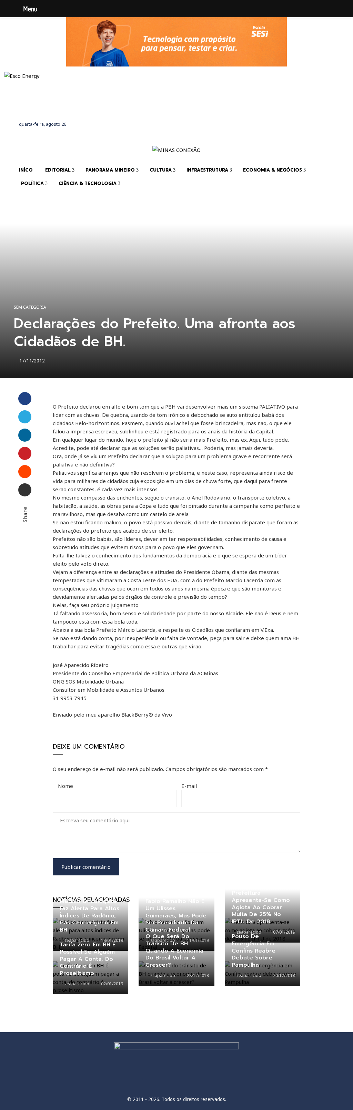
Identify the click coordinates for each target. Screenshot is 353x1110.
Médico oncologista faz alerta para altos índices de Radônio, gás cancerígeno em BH (89, 915)
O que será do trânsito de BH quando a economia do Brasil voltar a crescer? (174, 950)
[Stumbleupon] (24, 471)
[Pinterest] (24, 453)
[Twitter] (24, 416)
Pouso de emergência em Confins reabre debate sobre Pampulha (253, 950)
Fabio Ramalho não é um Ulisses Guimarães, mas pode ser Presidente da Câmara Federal (175, 915)
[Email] (24, 489)
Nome (65, 785)
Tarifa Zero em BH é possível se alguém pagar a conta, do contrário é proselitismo (87, 959)
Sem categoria (30, 307)
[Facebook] (24, 398)
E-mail (189, 785)
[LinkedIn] (24, 435)
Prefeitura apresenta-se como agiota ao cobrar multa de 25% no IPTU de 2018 (261, 907)
